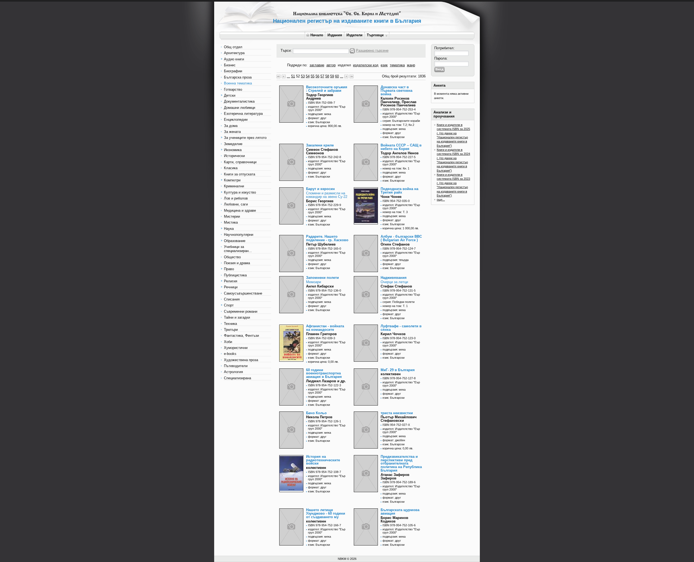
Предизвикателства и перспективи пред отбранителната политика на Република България (401, 463)
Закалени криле (320, 145)
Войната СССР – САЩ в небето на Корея (401, 147)
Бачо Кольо (316, 413)
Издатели (354, 35)
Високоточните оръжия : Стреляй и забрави (326, 89)
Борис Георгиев (319, 201)
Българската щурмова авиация (400, 511)
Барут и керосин (320, 189)
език (384, 65)
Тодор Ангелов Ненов (400, 153)
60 (337, 76)
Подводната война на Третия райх (399, 190)
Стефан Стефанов (396, 286)
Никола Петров (319, 417)
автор (331, 65)
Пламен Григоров (321, 334)
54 (308, 76)
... (288, 76)
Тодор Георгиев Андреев (319, 96)
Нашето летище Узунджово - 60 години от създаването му (325, 513)
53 (303, 76)
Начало (316, 35)
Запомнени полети (322, 278)
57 (322, 76)
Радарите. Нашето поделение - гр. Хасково (327, 238)
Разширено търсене (372, 50)
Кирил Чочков (393, 334)
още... (441, 199)
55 (312, 76)
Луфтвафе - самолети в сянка (401, 328)
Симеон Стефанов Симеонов (322, 151)
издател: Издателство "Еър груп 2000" (326, 108)
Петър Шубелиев (321, 244)
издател (344, 65)
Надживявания (394, 278)
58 (327, 76)
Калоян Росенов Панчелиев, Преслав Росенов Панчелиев (398, 101)
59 (332, 76)
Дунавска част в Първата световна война (396, 90)
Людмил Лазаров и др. (326, 381)
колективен (391, 374)
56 (317, 76)
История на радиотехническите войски (323, 460)
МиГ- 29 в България (398, 370)
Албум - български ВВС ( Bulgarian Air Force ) (401, 238)
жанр (411, 65)
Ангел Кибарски (320, 286)
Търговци (375, 35)
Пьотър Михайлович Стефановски (399, 419)
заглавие (317, 65)
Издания (334, 35)
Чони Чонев (391, 197)
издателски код (365, 65)
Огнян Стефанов (395, 244)
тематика (397, 65)
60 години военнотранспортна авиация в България (324, 373)
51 (293, 76)
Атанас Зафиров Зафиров (395, 476)
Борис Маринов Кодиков (394, 519)
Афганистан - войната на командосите (325, 328)
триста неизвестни (397, 413)
